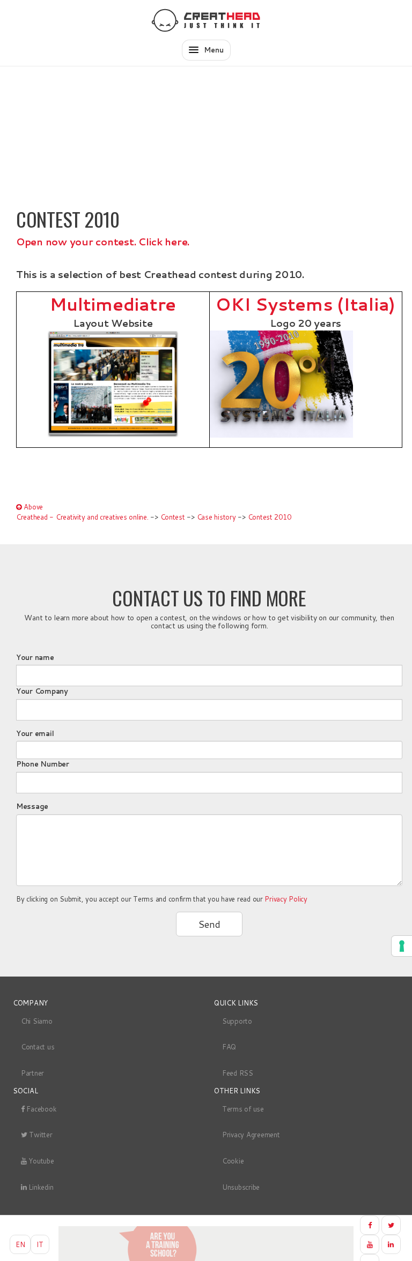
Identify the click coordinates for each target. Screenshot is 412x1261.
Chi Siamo (37, 1021)
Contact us (37, 1047)
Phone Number (42, 764)
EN (20, 1244)
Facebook (41, 1109)
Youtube (40, 1161)
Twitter (40, 1134)
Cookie (233, 1161)
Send (209, 924)
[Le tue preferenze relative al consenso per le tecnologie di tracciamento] (402, 946)
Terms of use (243, 1109)
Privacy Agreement (251, 1134)
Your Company (42, 691)
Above (32, 507)
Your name (35, 657)
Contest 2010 (269, 517)
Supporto (237, 1021)
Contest (172, 517)
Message (32, 806)
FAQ (229, 1047)
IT (39, 1244)
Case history (216, 517)
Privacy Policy (285, 899)
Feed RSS (237, 1073)
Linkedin (40, 1187)
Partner (32, 1073)
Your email (35, 733)
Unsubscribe (241, 1187)
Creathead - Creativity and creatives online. (82, 517)
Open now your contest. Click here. (102, 242)
